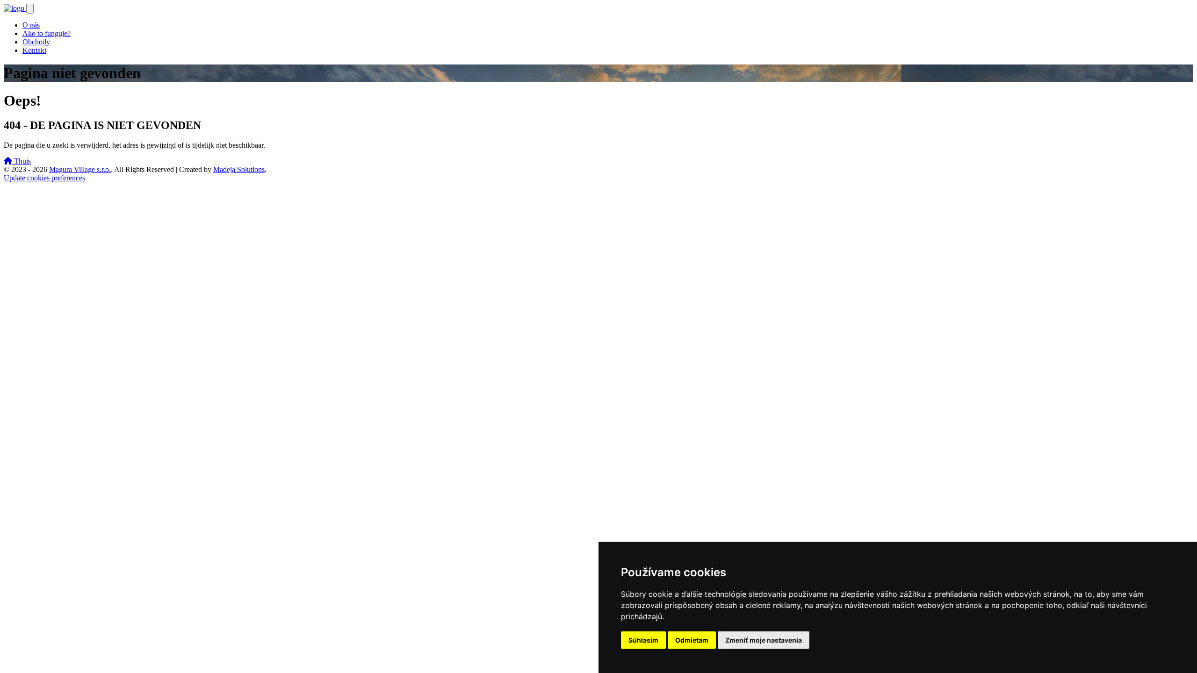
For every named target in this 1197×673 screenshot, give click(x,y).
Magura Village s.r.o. (80, 169)
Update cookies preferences (44, 178)
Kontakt (34, 50)
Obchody (36, 42)
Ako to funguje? (46, 33)
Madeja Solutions (239, 169)
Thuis (21, 161)
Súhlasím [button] (643, 640)
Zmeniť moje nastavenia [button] (763, 640)
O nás (31, 25)
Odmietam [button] (691, 640)
